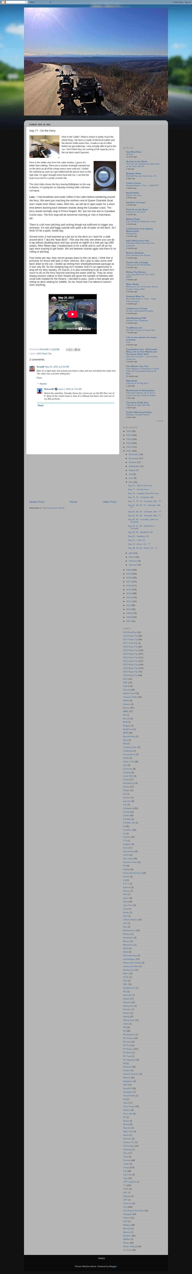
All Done (130, 154)
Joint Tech (128, 905)
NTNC (126, 977)
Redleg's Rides (133, 173)
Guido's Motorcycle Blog (139, 412)
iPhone (126, 891)
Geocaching (128, 851)
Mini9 (125, 948)
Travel (126, 1167)
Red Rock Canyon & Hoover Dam (140, 330)
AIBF (125, 682)
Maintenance (129, 930)
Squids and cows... (134, 195)
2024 (129, 439)
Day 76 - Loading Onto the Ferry (143, 493)
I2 (124, 880)
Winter (126, 1243)
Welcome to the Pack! (136, 212)
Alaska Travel (129, 693)
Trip (125, 1171)
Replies (43, 384)
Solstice (126, 1110)
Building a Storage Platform (138, 415)
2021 (129, 451)
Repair (126, 999)
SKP (125, 1085)
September (134, 466)
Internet (126, 887)
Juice (125, 909)
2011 (128, 605)
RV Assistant (129, 1034)
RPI (124, 1027)
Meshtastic (128, 938)
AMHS (126, 700)
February (133, 561)
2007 (129, 621)
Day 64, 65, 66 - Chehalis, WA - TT (144, 512)
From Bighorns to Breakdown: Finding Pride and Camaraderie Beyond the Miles (142, 371)
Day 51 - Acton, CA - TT (139, 544)
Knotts (126, 912)
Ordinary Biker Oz (135, 296)
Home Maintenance (132, 873)
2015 (129, 589)
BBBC (126, 711)
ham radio (128, 858)
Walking (126, 1225)
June (131, 478)
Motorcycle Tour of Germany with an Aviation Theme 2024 (142, 288)
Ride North (131, 381)
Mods (125, 952)
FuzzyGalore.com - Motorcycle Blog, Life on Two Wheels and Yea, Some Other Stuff (141, 351)
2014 (129, 593)
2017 (129, 582)
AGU (125, 679)
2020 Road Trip (130, 654)
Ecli (124, 794)
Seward (126, 1070)
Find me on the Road (137, 209)
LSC (125, 923)
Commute (127, 769)
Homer (126, 876)
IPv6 (125, 894)
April (131, 553)
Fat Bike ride (129, 823)
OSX (125, 981)
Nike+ (125, 973)
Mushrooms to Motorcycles (140, 390)
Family (126, 812)
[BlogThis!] (70, 349)
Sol (124, 1099)
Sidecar (126, 1078)
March (132, 557)
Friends (126, 837)
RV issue (127, 1042)
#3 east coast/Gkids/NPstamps (139, 311)
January (133, 565)
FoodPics (127, 830)
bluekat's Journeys (136, 202)
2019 (129, 574)
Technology (128, 1146)
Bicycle (126, 718)
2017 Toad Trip (130, 643)
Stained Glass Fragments (137, 320)
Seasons (127, 1067)
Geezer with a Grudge (137, 262)
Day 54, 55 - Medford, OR (140, 532)
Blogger (126, 726)
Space (126, 1121)
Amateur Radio (130, 697)
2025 (129, 435)
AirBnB (126, 686)
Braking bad (131, 233)
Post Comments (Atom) (53, 508)
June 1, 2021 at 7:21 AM (70, 389)
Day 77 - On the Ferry (138, 489)
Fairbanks (127, 808)
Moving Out (128, 970)
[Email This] (67, 349)
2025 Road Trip (130, 672)
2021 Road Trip (44, 353)
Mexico (126, 941)
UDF (125, 1200)
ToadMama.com (134, 328)
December (134, 454)
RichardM (49, 389)
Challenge (128, 751)
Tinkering (127, 1149)
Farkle (126, 815)
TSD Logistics (129, 1182)
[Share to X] (73, 349)
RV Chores (128, 1038)
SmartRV (127, 1088)
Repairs (126, 1002)
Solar (125, 1103)
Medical (126, 934)
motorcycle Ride (130, 966)
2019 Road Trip (130, 650)
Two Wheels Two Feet (137, 366)
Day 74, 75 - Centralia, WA (140, 497)
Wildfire (126, 1239)
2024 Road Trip (130, 668)
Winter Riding (129, 1246)
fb (124, 826)
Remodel (127, 995)
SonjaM (40, 367)
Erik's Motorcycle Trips (137, 241)
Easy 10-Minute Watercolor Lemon (141, 221)
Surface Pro (128, 1142)
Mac (125, 927)
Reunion (127, 1009)
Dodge (126, 790)
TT (124, 1185)
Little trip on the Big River (137, 383)
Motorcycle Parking (132, 963)
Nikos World (132, 284)
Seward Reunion (131, 1074)
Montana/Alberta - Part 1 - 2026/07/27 (142, 185)
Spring (126, 1124)
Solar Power (129, 1106)
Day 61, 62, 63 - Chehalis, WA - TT (144, 515)
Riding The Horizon (136, 272)
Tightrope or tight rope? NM (138, 405)
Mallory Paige (133, 219)
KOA (125, 916)
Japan (126, 898)
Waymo (126, 1232)
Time (128, 342)
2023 (129, 443)
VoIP (125, 1221)
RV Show (127, 1052)
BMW (125, 733)
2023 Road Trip (130, 664)
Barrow (126, 708)
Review (126, 1013)
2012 (129, 601)
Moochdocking (130, 955)
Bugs (125, 740)
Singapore (128, 1081)
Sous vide (127, 1114)
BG (124, 715)
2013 (129, 597)
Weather (127, 1236)
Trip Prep (127, 1175)
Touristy (126, 1160)
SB (124, 1063)
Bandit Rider (132, 193)
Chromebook (129, 754)
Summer (127, 1139)
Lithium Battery (130, 920)
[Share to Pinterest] (78, 349)
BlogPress (128, 729)
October (133, 462)
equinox (126, 797)
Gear (125, 848)
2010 (129, 609)
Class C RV (128, 762)
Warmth (126, 1228)
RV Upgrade (129, 1060)
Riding (126, 1016)
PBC (125, 984)
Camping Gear (130, 747)
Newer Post (36, 501)
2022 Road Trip (130, 661)
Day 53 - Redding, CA (138, 536)
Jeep (125, 902)
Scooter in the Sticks (136, 161)
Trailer (126, 1164)
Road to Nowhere (135, 253)
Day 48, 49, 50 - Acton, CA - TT (143, 548)
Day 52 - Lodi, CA (136, 540)
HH (124, 866)
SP (124, 1117)
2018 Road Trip (130, 647)
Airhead (126, 690)
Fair (125, 805)
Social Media (129, 1096)
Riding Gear (128, 1020)
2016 (129, 586)
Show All (160, 421)
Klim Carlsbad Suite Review (138, 255)
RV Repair (128, 1049)
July (131, 474)
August (132, 470)
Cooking (127, 772)
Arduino (126, 704)
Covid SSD (128, 776)
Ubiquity (127, 1196)
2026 (129, 431)
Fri (124, 833)
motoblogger (129, 959)
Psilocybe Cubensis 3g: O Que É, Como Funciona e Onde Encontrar (141, 394)
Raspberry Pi (129, 988)
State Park (128, 1131)
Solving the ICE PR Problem (138, 265)
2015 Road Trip (130, 636)
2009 (129, 613)
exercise (127, 801)
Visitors (126, 1218)
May (131, 482)
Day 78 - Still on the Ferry (140, 485)
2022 (129, 447)
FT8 (125, 840)
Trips (125, 1178)
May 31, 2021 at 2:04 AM (57, 367)
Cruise (126, 779)
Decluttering (128, 783)
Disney (126, 787)
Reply (39, 378)
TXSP (125, 1189)
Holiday (126, 869)
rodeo (126, 1024)
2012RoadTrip (129, 632)
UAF (125, 1192)
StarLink (127, 1128)
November (134, 458)
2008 (129, 617)
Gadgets (127, 844)
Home (73, 501)
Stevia (126, 1135)
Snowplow (128, 1092)
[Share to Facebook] (76, 349)
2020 (129, 570)
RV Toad (127, 1056)
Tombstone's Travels (136, 308)
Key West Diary (134, 152)
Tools (125, 1157)
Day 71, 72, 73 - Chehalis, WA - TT (144, 501)
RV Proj (126, 1045)
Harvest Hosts (129, 862)
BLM (125, 722)
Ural (125, 1207)
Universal (127, 1203)
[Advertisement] (73, 477)
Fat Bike (127, 819)
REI (124, 991)
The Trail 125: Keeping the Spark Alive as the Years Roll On (143, 165)
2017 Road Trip (130, 639)
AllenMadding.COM (136, 318)
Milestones (128, 945)
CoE (125, 765)
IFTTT (126, 884)
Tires (125, 1153)
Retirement (128, 1006)
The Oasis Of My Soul (137, 403)
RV (124, 1031)
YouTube (127, 1250)
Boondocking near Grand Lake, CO (141, 176)
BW (124, 744)
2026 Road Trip (130, 675)
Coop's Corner (133, 183)
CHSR (126, 758)
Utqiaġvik (127, 1214)
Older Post (109, 501)
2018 (129, 578)
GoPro (126, 855)
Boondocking (129, 736)
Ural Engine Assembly (133, 1210)
